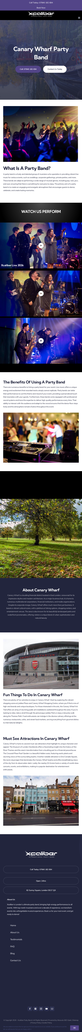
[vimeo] (35, 1009)
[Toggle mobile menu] (79, 18)
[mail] (52, 1009)
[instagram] (41, 1009)
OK (74, 1028)
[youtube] (46, 1009)
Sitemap (75, 1020)
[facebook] (30, 1009)
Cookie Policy (47, 1023)
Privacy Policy (36, 1023)
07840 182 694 (46, 2)
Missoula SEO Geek (64, 1020)
